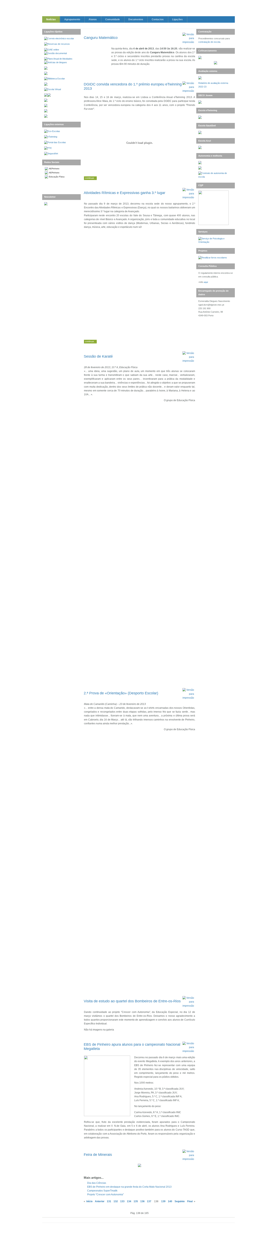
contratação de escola (209, 42)
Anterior (99, 1201)
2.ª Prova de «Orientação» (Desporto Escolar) (121, 693)
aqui (206, 282)
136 (142, 1201)
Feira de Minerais (98, 1155)
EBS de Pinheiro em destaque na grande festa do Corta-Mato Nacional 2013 (129, 1186)
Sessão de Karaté (98, 356)
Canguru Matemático (101, 38)
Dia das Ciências (96, 1183)
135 (136, 1201)
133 (122, 1201)
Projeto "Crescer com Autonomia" (105, 1194)
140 (170, 1201)
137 (149, 1201)
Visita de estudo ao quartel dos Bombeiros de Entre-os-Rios (132, 1001)
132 (116, 1201)
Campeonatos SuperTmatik (102, 1190)
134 (129, 1201)
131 (109, 1201)
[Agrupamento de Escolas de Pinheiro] (138, 8)
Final (190, 1201)
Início (89, 1201)
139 (163, 1201)
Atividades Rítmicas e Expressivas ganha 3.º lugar (124, 193)
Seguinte (180, 1201)
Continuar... (90, 178)
